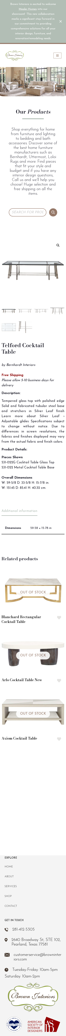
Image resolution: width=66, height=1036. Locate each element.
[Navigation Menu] (57, 55)
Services (11, 886)
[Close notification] (61, 21)
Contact (11, 906)
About (9, 876)
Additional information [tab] (19, 511)
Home (9, 867)
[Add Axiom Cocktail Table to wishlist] (59, 739)
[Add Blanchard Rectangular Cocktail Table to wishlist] (59, 618)
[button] (58, 245)
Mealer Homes (28, 9)
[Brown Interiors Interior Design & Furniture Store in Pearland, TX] (15, 55)
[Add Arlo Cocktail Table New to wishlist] (59, 681)
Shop (8, 896)
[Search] (53, 212)
